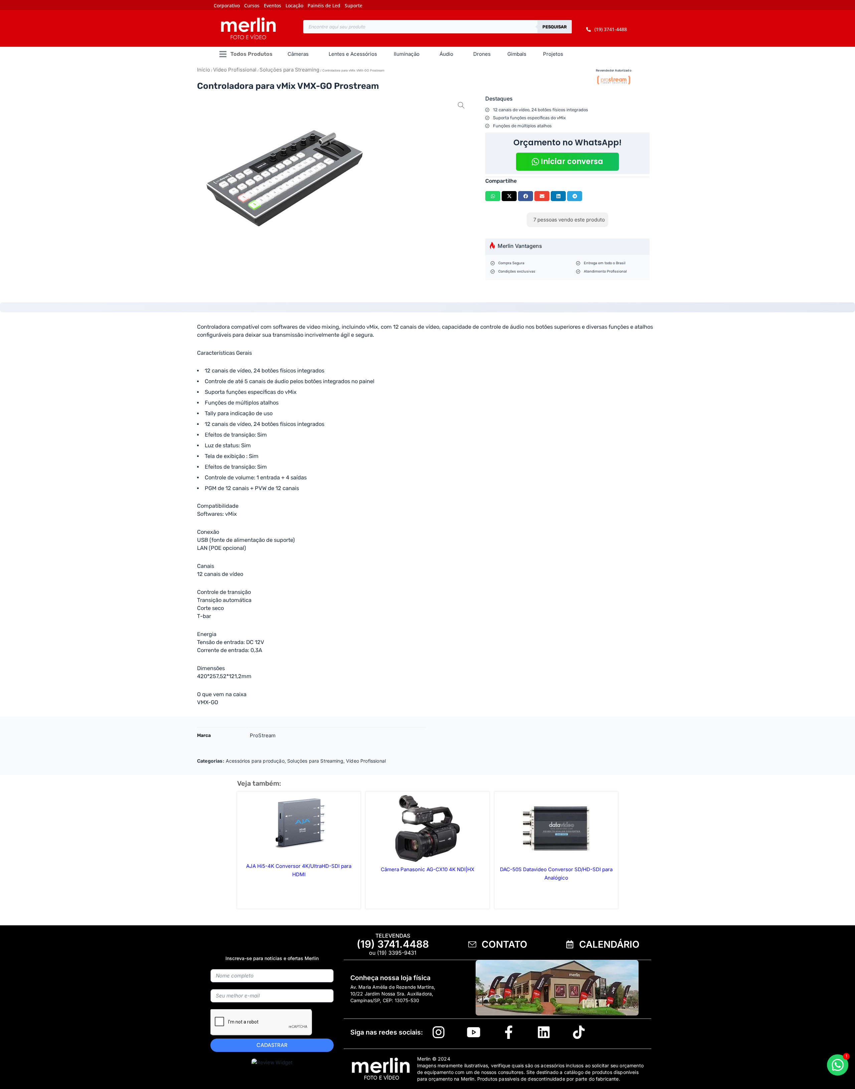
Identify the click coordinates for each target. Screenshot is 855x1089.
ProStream (263, 735)
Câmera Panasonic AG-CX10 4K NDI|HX (427, 869)
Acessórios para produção (255, 761)
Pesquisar (554, 26)
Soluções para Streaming (289, 69)
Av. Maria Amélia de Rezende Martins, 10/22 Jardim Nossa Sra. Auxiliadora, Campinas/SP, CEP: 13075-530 (393, 993)
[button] (246, 54)
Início (203, 69)
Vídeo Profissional (234, 69)
